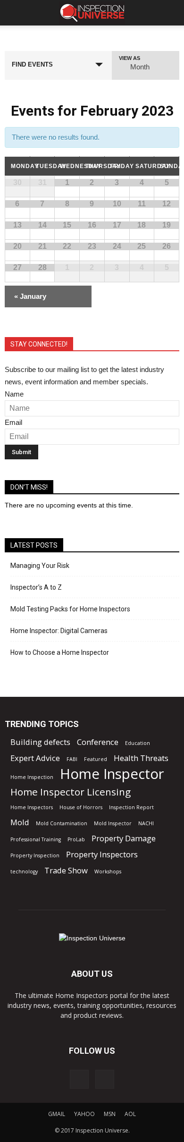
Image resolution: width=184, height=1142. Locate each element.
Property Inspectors (102, 854)
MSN (110, 1114)
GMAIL (56, 1114)
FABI (72, 759)
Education (137, 743)
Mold (19, 822)
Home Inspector (112, 774)
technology (24, 871)
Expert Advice (35, 758)
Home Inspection (31, 777)
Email (13, 422)
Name (14, 394)
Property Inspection (34, 855)
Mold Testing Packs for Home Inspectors (70, 609)
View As (129, 58)
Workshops (107, 871)
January (30, 296)
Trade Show (66, 870)
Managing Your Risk (39, 565)
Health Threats (141, 758)
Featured (95, 759)
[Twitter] (104, 1079)
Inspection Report (131, 807)
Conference (97, 742)
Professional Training (35, 839)
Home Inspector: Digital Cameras (59, 630)
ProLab (76, 839)
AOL (130, 1114)
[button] (171, 12)
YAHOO (84, 1114)
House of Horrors (80, 807)
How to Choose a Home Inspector (59, 652)
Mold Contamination (61, 823)
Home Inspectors (31, 807)
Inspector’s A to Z (36, 587)
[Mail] (79, 1079)
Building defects (40, 742)
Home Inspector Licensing (70, 792)
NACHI (146, 823)
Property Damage (124, 838)
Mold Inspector (113, 823)
